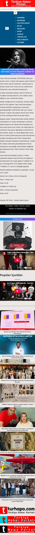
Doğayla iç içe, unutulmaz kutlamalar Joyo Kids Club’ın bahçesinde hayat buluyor (17, 476)
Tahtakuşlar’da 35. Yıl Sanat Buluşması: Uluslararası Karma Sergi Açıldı (17, 500)
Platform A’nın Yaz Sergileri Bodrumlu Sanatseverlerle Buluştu (17, 381)
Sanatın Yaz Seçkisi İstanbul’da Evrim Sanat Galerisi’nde (17, 452)
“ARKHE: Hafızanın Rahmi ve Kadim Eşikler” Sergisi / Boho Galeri (17, 405)
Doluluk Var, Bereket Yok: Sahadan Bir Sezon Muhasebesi (17, 332)
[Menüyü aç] (7, 28)
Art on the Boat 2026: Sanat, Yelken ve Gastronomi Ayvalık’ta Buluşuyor (17, 356)
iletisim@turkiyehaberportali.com (17, 213)
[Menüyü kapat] (15, 12)
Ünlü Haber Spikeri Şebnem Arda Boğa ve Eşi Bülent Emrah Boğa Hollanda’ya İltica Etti (17, 429)
